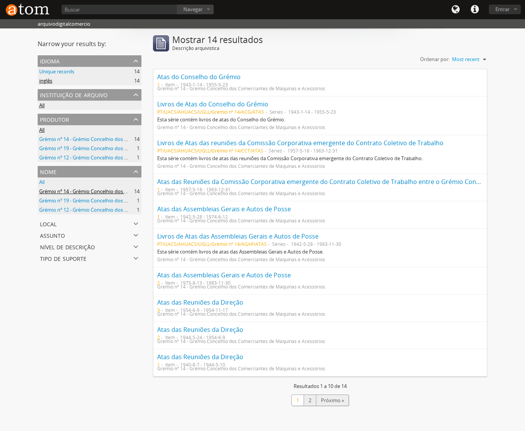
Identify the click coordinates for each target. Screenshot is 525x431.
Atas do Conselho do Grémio (199, 77)
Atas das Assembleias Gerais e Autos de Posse (224, 209)
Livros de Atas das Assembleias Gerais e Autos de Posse (238, 236)
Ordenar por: (435, 59)
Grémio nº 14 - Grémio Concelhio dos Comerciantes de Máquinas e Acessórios (127, 139)
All (42, 105)
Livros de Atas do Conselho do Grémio (212, 104)
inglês (45, 80)
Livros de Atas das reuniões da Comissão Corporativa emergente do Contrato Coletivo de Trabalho (300, 143)
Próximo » (332, 400)
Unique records (56, 71)
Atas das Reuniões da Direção (200, 302)
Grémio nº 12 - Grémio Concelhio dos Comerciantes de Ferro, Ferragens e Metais (130, 157)
